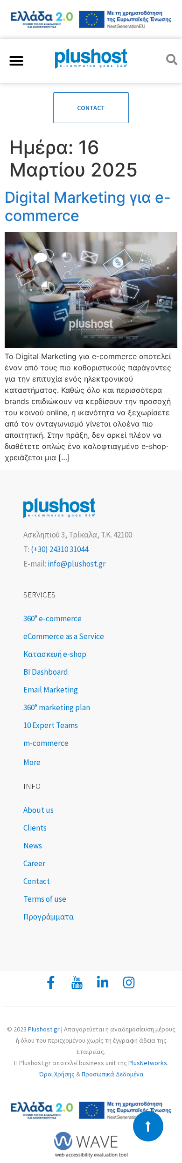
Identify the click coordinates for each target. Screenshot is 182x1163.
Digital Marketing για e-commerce (88, 206)
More (32, 762)
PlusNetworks (147, 1063)
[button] (16, 61)
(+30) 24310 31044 (58, 549)
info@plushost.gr (75, 564)
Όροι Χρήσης (57, 1074)
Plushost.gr (44, 1029)
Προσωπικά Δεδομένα (113, 1074)
